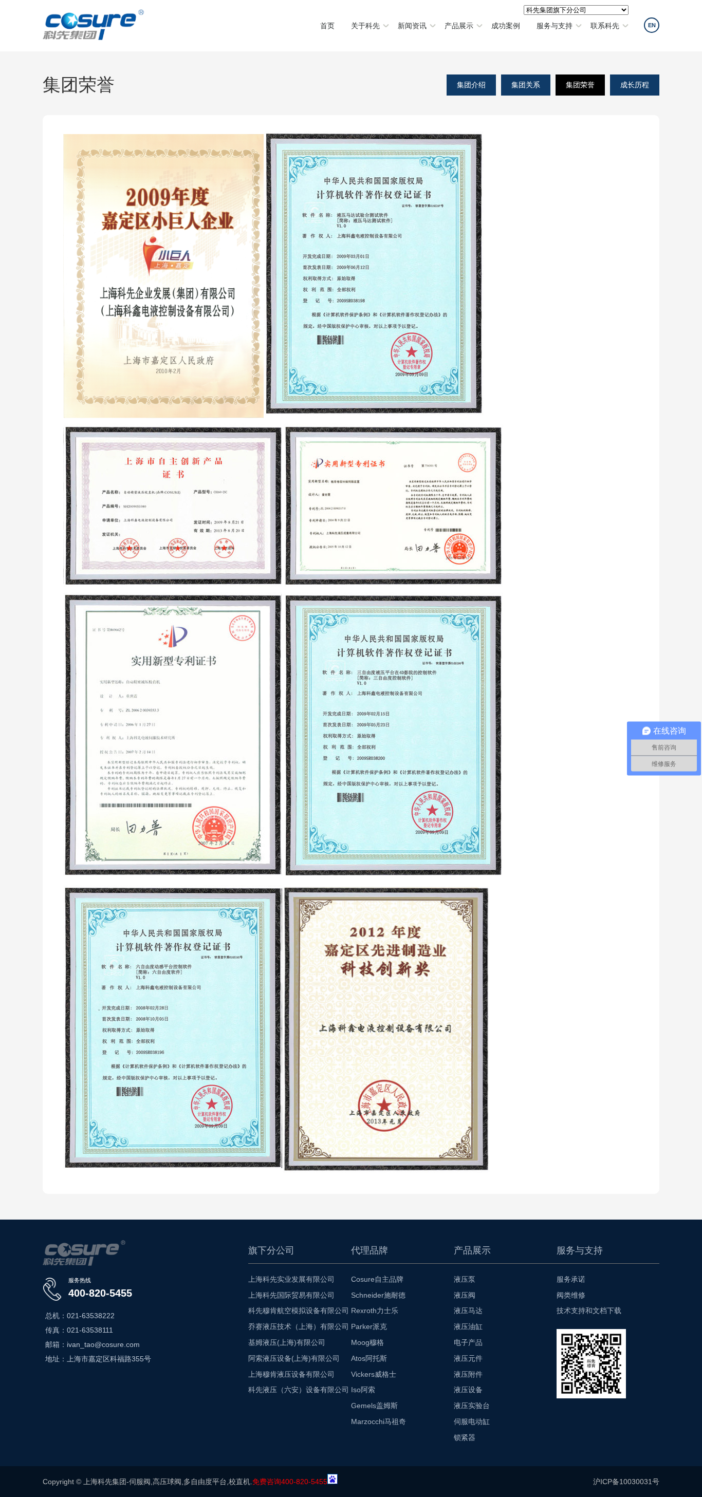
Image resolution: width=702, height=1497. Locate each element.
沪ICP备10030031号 (626, 1481)
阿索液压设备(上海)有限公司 (294, 1358)
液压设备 (468, 1390)
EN (652, 25)
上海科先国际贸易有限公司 (291, 1295)
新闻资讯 (412, 26)
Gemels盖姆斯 (374, 1405)
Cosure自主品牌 (377, 1279)
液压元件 (468, 1358)
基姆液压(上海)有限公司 (286, 1342)
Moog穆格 (367, 1342)
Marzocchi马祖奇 (378, 1421)
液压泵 (464, 1279)
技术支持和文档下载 (589, 1310)
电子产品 (468, 1342)
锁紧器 (464, 1437)
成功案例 (505, 26)
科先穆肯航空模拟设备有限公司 (298, 1310)
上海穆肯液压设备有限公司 (291, 1374)
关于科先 (365, 26)
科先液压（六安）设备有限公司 (298, 1390)
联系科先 (604, 26)
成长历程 (634, 85)
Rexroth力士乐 (374, 1310)
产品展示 (459, 26)
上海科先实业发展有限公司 (291, 1279)
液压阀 (464, 1295)
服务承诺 (571, 1279)
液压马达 (468, 1310)
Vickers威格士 (373, 1374)
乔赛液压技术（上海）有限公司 (298, 1326)
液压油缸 (468, 1326)
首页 (327, 26)
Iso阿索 (363, 1390)
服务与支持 (554, 26)
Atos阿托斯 (369, 1358)
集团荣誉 (580, 85)
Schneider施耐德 (378, 1295)
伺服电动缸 (472, 1421)
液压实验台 (472, 1405)
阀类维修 (571, 1295)
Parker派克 (369, 1326)
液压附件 (468, 1374)
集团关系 (525, 85)
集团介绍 (471, 85)
